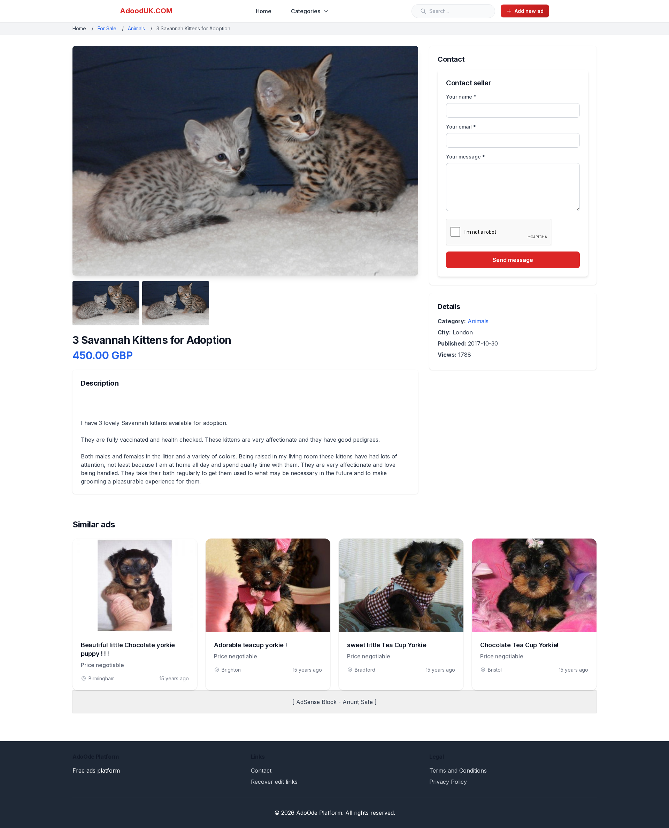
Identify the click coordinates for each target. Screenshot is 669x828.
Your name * (461, 97)
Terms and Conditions (458, 770)
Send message (513, 259)
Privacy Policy (448, 781)
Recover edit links (274, 781)
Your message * (465, 157)
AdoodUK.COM (146, 11)
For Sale (107, 28)
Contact (261, 770)
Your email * (461, 127)
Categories (305, 11)
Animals (136, 28)
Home (263, 11)
